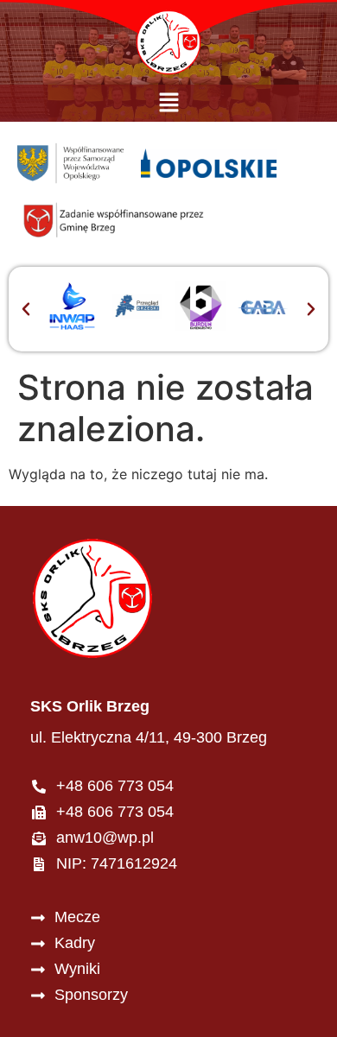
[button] (168, 103)
